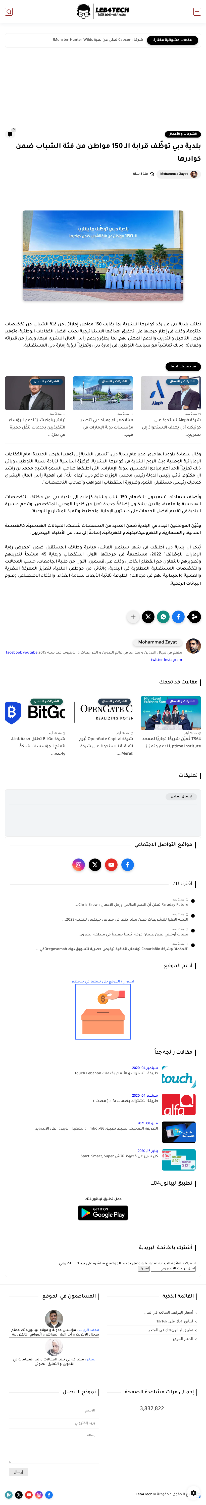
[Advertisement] (103, 93)
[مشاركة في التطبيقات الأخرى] (133, 617)
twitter (157, 660)
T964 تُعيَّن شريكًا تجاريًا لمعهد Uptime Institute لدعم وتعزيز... (171, 743)
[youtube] (111, 864)
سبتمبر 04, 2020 (145, 1068)
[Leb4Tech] (103, 11)
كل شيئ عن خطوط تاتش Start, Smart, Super (119, 1157)
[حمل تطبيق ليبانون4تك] (103, 1223)
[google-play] (9, 1495)
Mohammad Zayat (174, 174)
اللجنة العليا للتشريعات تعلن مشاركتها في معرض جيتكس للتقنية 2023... (125, 920)
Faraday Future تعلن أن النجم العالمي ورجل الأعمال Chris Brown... (131, 905)
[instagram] (78, 864)
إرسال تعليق (181, 797)
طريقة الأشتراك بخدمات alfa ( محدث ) (125, 1101)
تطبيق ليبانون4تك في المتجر (170, 1330)
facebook (14, 653)
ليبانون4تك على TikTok (174, 1321)
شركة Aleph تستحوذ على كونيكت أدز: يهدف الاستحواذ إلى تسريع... (171, 427)
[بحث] (9, 12)
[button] (178, 617)
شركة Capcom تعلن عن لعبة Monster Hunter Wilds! (98, 40)
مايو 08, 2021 (147, 1124)
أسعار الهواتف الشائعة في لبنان (168, 1312)
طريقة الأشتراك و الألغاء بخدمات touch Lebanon (116, 1074)
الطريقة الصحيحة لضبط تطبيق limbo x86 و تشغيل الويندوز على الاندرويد (96, 1129)
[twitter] (95, 864)
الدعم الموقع (183, 1339)
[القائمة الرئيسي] (197, 12)
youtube (30, 653)
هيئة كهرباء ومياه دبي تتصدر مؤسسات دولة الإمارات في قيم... (106, 427)
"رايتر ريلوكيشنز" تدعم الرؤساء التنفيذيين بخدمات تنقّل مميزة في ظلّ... (37, 427)
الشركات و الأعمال (183, 134)
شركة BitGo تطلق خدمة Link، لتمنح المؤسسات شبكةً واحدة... (38, 746)
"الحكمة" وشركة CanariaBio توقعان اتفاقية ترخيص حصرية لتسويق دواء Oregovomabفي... (112, 950)
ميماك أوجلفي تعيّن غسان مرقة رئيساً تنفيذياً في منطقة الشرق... (132, 935)
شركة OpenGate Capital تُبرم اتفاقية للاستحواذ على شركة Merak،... (106, 746)
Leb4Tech (144, 1495)
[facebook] (127, 864)
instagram (173, 660)
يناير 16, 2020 (148, 1151)
